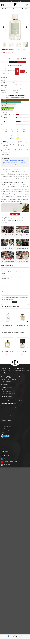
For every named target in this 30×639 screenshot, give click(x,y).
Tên (3, 286)
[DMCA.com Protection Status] (11, 443)
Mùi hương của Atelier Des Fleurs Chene (13, 163)
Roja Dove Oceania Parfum (22, 325)
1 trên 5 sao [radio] (2, 277)
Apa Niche (4, 8)
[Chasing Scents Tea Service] (8, 344)
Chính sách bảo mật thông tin (8, 417)
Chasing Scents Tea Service (8, 351)
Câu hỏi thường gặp (6, 430)
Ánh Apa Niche (7, 455)
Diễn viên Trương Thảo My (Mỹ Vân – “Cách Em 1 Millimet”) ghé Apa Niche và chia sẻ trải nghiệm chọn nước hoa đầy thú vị (8, 248)
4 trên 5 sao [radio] (13, 277)
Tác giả (3, 432)
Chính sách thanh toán (7, 411)
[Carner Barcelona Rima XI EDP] (22, 344)
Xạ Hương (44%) (5, 109)
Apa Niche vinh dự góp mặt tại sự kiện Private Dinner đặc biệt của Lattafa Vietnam (8, 235)
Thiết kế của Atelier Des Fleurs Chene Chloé (14, 162)
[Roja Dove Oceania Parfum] (22, 317)
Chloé (17, 8)
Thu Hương (9, 218)
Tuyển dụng (4, 389)
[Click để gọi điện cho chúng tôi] (15, 636)
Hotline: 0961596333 (6, 424)
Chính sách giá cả (6, 409)
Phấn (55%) (4, 103)
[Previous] (3, 27)
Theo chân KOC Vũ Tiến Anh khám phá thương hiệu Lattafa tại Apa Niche (22, 248)
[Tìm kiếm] (27, 5)
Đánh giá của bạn (5, 275)
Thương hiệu (11, 8)
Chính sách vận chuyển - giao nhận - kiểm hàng (12, 413)
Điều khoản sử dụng (6, 391)
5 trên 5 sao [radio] (19, 277)
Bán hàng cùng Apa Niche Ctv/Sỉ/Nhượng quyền (12, 400)
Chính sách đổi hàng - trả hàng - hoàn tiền (11, 415)
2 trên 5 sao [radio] (5, 277)
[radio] (8, 58)
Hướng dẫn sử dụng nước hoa (8, 428)
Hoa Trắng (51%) (5, 105)
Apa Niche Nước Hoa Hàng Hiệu (10, 461)
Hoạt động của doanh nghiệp (8, 393)
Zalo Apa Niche (7, 464)
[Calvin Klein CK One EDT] (8, 317)
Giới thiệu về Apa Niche (7, 387)
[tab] (15, 155)
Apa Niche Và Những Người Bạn (22, 235)
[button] (2, 5)
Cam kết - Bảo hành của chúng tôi (9, 407)
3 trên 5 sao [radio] (8, 277)
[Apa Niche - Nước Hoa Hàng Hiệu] (15, 5)
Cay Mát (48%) (5, 107)
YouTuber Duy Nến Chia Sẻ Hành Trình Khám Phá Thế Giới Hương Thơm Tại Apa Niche (8, 260)
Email (3, 291)
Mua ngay (21, 62)
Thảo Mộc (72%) (5, 101)
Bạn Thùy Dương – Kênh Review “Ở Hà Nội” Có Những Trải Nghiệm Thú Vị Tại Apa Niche (22, 260)
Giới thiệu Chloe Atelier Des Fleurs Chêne (14, 160)
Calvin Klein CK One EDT (8, 325)
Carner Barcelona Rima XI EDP (22, 352)
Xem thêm (15, 164)
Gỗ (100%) (4, 99)
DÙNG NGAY (22, 71)
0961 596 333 (24, 148)
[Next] (26, 27)
